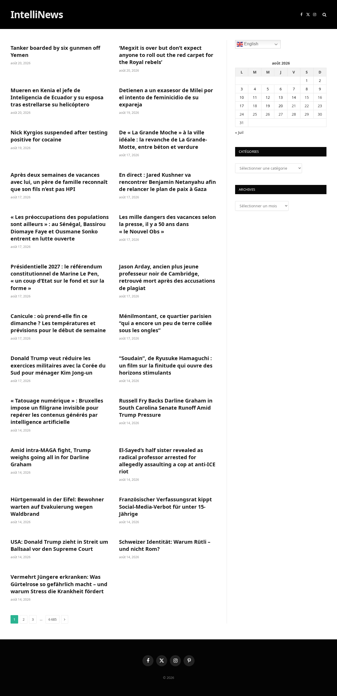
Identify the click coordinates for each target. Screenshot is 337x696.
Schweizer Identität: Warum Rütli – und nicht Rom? (164, 545)
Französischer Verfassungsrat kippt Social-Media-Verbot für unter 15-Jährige (165, 506)
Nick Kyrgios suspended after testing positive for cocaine (59, 136)
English (250, 44)
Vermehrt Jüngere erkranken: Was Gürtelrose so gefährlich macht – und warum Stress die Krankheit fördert (59, 584)
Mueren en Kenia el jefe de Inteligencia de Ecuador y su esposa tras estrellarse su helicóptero (57, 97)
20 (281, 105)
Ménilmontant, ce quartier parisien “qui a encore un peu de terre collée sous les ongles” (165, 323)
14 (294, 97)
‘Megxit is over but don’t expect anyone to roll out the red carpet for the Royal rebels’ (166, 55)
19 (268, 105)
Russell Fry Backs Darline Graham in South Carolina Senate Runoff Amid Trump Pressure (165, 407)
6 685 (52, 619)
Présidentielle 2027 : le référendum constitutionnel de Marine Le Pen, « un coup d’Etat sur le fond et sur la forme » (57, 277)
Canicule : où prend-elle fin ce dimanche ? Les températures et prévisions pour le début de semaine (58, 323)
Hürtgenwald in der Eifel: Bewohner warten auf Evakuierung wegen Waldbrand (57, 506)
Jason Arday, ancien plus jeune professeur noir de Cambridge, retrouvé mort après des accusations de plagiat (167, 277)
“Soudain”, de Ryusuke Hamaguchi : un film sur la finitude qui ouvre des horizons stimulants (165, 365)
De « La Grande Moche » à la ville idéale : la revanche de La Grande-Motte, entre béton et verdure (163, 139)
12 (268, 97)
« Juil (239, 132)
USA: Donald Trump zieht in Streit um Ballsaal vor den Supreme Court (59, 545)
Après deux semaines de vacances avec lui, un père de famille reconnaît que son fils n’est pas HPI (59, 182)
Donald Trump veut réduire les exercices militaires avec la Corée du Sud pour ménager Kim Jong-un (58, 365)
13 (281, 97)
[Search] (323, 15)
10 (242, 97)
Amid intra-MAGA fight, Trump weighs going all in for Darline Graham (51, 457)
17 (242, 105)
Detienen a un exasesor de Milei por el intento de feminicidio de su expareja (166, 97)
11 (255, 97)
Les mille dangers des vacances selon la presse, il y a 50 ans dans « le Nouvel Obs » (167, 224)
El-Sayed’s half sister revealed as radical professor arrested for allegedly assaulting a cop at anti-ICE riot (167, 461)
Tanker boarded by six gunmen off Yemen (55, 51)
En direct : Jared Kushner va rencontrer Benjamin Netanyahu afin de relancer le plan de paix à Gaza (167, 182)
